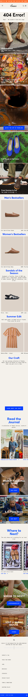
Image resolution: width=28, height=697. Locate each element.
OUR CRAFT (14, 519)
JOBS (3, 664)
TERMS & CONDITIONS (7, 682)
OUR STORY (14, 490)
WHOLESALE (4, 668)
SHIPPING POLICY (6, 687)
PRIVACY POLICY (6, 678)
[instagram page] (27, 695)
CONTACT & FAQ (5, 655)
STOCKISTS (4, 673)
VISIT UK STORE (9, 695)
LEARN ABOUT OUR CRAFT (14, 408)
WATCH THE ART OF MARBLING (14, 128)
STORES (14, 632)
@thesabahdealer (14, 603)
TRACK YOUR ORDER (6, 659)
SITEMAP (2, 695)
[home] (13, 6)
